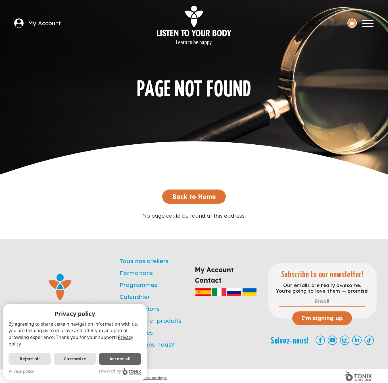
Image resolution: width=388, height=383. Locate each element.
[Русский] (234, 292)
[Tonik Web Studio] (359, 375)
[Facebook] (320, 340)
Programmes (138, 284)
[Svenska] (249, 292)
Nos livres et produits (150, 320)
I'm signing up (322, 318)
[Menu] (368, 23)
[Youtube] (332, 340)
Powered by (110, 371)
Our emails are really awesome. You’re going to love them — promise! (322, 288)
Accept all (120, 358)
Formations (136, 272)
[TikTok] (369, 340)
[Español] (203, 292)
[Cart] (352, 23)
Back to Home (194, 196)
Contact (208, 280)
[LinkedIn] (357, 340)
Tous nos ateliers (144, 261)
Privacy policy (21, 371)
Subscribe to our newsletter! (322, 275)
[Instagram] (344, 340)
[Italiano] (219, 292)
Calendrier (135, 296)
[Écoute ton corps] (194, 25)
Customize (75, 358)
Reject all (30, 358)
